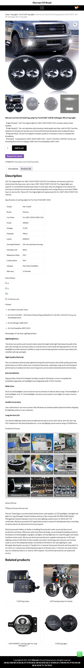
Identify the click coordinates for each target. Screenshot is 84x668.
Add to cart (19, 148)
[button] (75, 24)
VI (51, 665)
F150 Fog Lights (61, 643)
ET (25, 663)
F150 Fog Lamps (23, 601)
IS (42, 663)
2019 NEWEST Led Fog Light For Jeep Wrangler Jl (23, 644)
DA (20, 663)
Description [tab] (13, 169)
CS (17, 663)
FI (27, 663)
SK (33, 665)
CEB (11, 663)
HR (14, 663)
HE (37, 663)
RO (73, 663)
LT (60, 663)
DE (32, 663)
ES (38, 665)
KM (54, 663)
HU (40, 663)
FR (30, 663)
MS (62, 663)
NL (23, 663)
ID (44, 663)
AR (5, 663)
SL (36, 665)
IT (49, 663)
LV (57, 663)
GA (47, 663)
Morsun (35, 660)
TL (43, 665)
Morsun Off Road (42, 2)
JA (52, 663)
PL (68, 663)
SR (79, 663)
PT (71, 663)
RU (76, 663)
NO (65, 663)
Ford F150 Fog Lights (27, 14)
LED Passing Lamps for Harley (61, 601)
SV (40, 665)
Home (7, 14)
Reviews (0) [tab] (26, 169)
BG (8, 663)
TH (45, 665)
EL (35, 663)
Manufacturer (51, 660)
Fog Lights (14, 14)
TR (48, 665)
